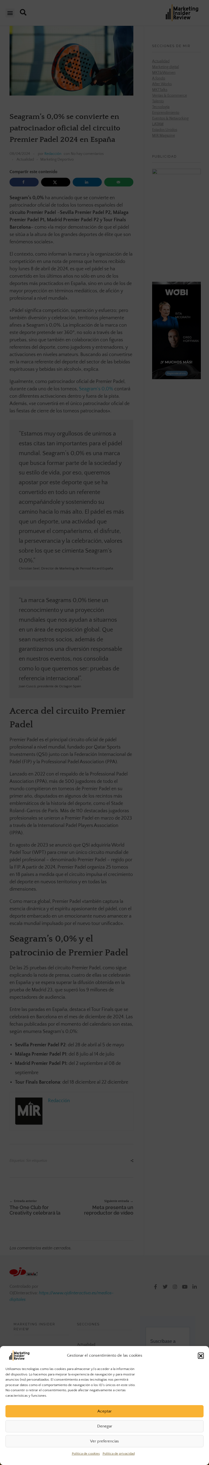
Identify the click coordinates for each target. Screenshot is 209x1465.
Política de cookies (86, 1453)
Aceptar (104, 1411)
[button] (201, 1355)
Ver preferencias (104, 1441)
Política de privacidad (119, 1453)
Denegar (104, 1426)
